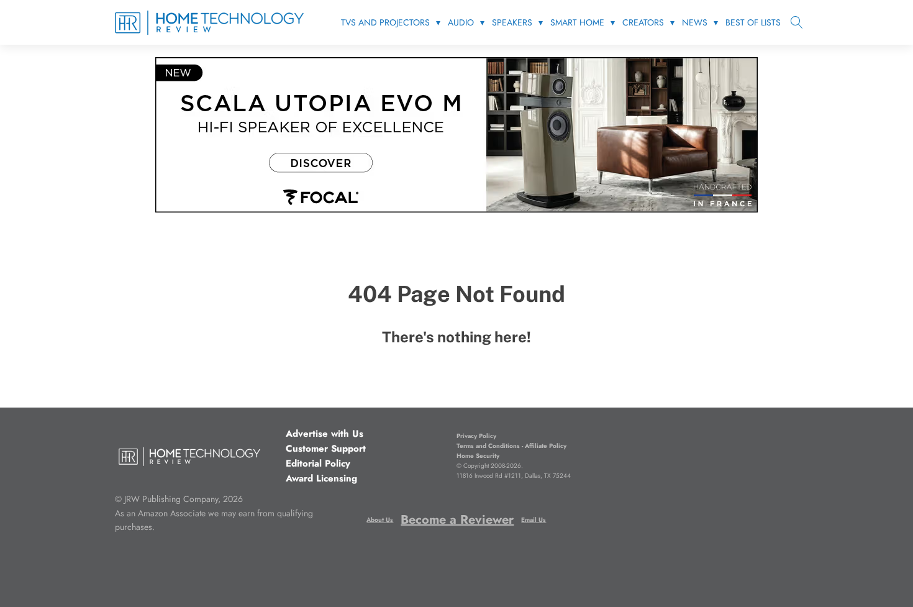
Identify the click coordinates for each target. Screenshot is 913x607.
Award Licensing (321, 478)
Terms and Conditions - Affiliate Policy (511, 445)
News (694, 22)
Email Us (533, 519)
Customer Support (326, 448)
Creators (643, 22)
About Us (379, 519)
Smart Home (577, 22)
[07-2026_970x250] (456, 209)
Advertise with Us (324, 433)
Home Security (478, 455)
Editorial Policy (318, 463)
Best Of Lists (753, 22)
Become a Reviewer (457, 520)
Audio (461, 22)
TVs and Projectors (385, 22)
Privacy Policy (476, 435)
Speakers (512, 22)
